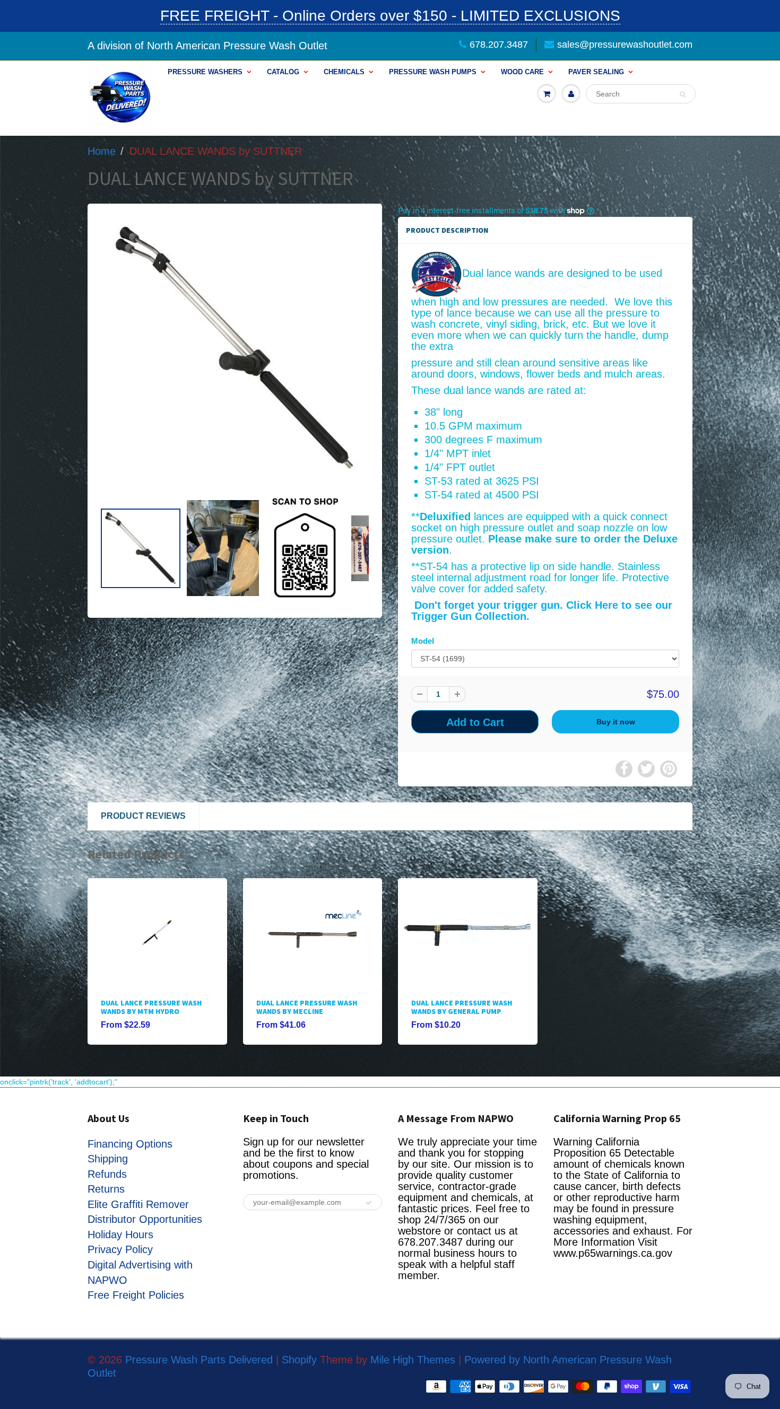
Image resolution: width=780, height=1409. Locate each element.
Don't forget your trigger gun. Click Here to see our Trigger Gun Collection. (541, 610)
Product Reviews (143, 815)
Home (102, 151)
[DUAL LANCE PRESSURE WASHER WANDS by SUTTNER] (235, 348)
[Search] (682, 94)
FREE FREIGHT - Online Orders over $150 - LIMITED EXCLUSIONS (390, 15)
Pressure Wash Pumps (432, 72)
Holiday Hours (120, 1234)
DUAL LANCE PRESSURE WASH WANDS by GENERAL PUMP (461, 1007)
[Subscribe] (368, 1202)
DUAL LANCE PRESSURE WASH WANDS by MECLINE (306, 1007)
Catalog (283, 72)
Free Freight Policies (136, 1295)
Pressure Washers (205, 72)
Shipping (108, 1159)
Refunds (107, 1174)
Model (422, 640)
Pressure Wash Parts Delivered (199, 1360)
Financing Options (130, 1144)
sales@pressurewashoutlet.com (624, 44)
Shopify (299, 1360)
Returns (106, 1189)
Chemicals (344, 72)
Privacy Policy (120, 1249)
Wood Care (522, 72)
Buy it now (615, 721)
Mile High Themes (412, 1360)
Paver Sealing (596, 72)
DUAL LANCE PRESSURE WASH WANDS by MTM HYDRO (151, 1007)
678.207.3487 (499, 44)
